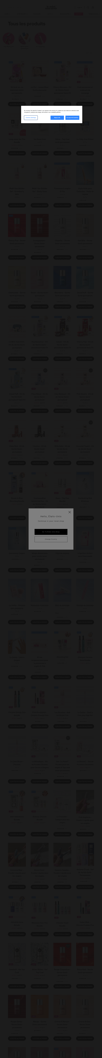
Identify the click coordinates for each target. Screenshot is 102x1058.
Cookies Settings (31, 117)
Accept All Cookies (72, 117)
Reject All (57, 117)
